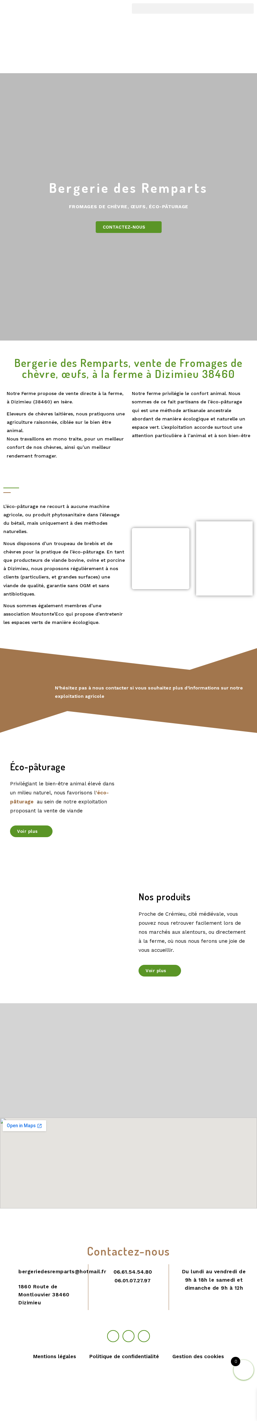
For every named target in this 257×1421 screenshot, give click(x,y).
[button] (193, 8)
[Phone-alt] (128, 1336)
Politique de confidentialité (124, 1356)
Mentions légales (54, 1356)
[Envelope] (144, 1336)
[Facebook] (113, 1336)
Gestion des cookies (198, 1356)
